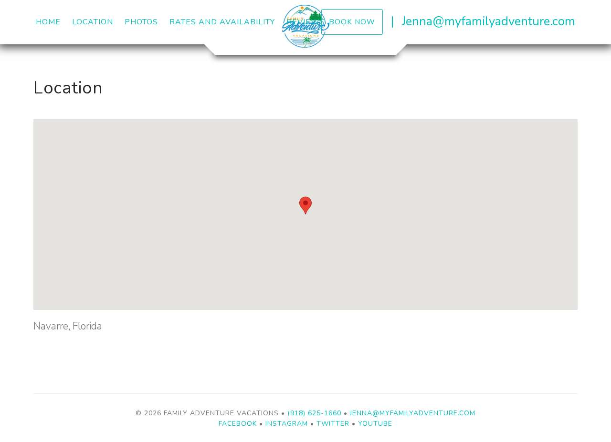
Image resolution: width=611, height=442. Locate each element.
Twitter (332, 423)
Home (48, 22)
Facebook (238, 423)
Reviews (305, 22)
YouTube (375, 423)
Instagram (286, 423)
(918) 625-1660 (314, 413)
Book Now (352, 22)
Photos (141, 22)
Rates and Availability (222, 22)
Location (92, 22)
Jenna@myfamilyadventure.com (488, 21)
